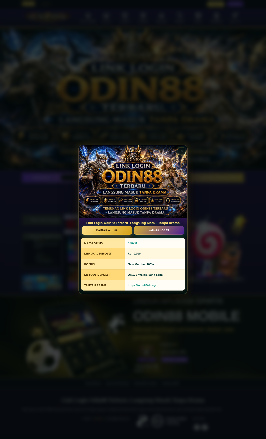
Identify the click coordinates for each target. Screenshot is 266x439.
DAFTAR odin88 (107, 230)
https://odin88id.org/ (142, 285)
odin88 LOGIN (159, 230)
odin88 (132, 243)
